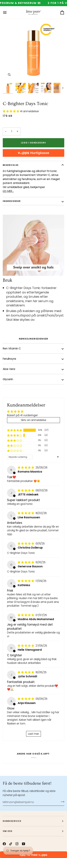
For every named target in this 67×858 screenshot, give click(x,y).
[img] (26, 467)
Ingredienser (12, 201)
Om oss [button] (7, 831)
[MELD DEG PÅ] (61, 801)
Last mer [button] (33, 734)
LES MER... (8, 191)
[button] (11, 111)
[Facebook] (4, 843)
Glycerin (8, 379)
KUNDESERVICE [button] (12, 821)
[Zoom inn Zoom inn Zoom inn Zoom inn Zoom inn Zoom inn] (33, 50)
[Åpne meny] (8, 12)
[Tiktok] (10, 843)
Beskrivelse (11, 165)
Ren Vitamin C (12, 348)
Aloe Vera (9, 369)
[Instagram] (17, 843)
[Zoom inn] (9, 75)
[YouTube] (23, 843)
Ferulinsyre (9, 359)
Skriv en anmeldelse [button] (33, 420)
